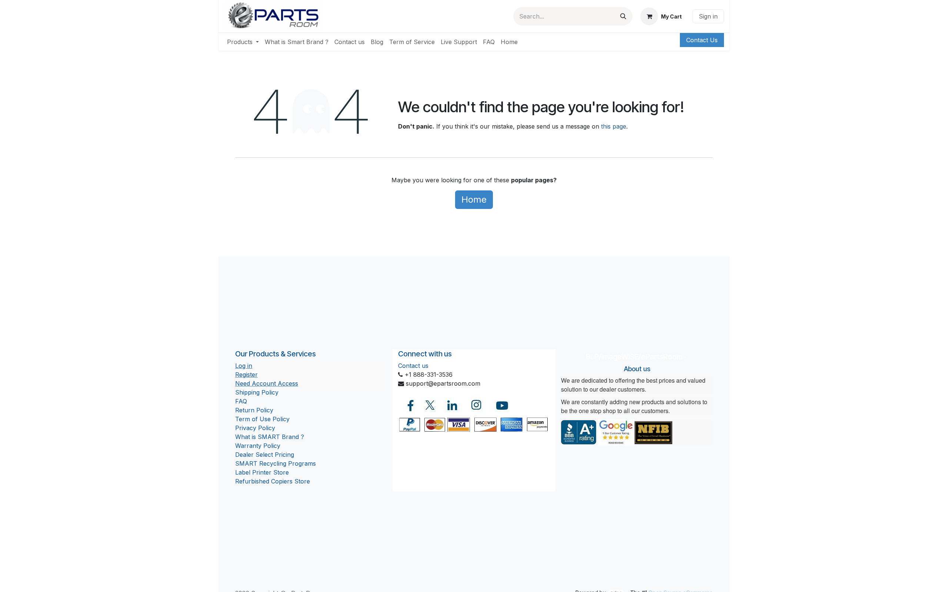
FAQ (241, 401)
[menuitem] (243, 41)
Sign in (708, 16)
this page (613, 126)
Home (474, 199)
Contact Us (702, 40)
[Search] (623, 16)
